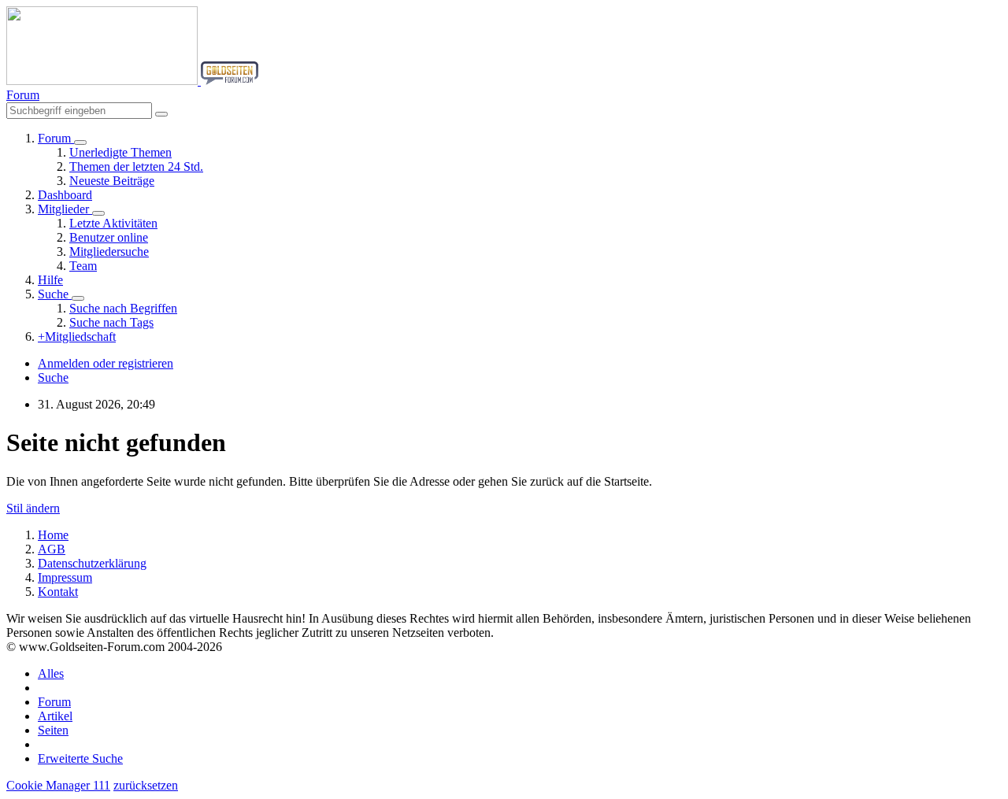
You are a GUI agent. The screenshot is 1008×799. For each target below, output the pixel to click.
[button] (22, 95)
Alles (51, 673)
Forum (54, 701)
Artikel (55, 716)
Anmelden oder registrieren (105, 363)
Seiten (53, 730)
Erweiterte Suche (80, 758)
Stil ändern (33, 508)
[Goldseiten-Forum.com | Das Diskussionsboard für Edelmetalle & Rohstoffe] (132, 80)
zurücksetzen (145, 785)
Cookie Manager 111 (58, 785)
